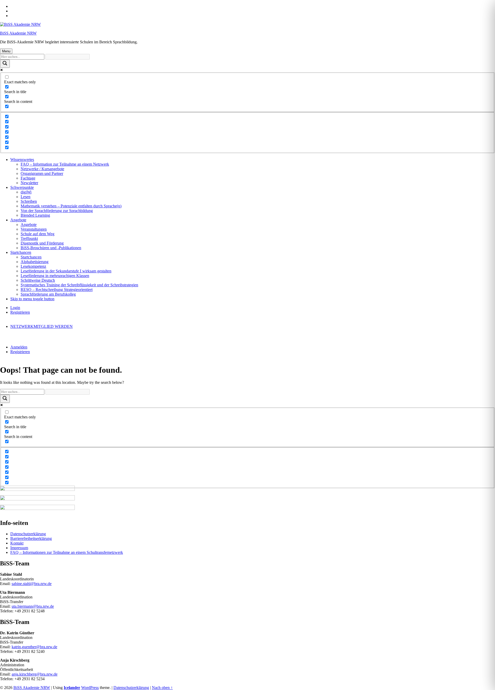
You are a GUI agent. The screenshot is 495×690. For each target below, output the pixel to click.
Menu (6, 51)
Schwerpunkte (22, 187)
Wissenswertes (22, 159)
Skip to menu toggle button (32, 299)
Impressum (19, 548)
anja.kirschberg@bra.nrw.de (34, 674)
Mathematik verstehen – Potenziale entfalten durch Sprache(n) (71, 206)
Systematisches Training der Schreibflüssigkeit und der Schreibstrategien (79, 285)
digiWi (26, 192)
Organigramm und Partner (42, 173)
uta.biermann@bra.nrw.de (33, 606)
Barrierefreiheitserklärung (31, 538)
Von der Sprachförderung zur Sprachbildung (57, 210)
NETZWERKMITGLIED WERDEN (41, 326)
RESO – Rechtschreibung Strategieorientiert (57, 289)
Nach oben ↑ (162, 687)
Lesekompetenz (33, 266)
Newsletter (29, 183)
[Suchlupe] (5, 64)
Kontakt (16, 543)
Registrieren (20, 312)
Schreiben (29, 201)
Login (15, 307)
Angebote (18, 220)
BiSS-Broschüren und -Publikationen (51, 248)
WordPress (90, 687)
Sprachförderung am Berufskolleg (48, 294)
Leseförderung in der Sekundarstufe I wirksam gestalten (66, 271)
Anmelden (18, 347)
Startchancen (20, 252)
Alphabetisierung (34, 261)
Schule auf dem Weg (37, 234)
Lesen (25, 196)
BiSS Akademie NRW (18, 33)
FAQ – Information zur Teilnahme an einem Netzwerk (65, 164)
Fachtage (28, 178)
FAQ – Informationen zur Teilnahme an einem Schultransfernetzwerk (66, 552)
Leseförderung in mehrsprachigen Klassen (55, 275)
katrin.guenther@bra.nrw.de (34, 647)
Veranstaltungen (34, 229)
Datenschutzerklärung (28, 534)
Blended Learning (35, 215)
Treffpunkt (29, 238)
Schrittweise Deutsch (38, 280)
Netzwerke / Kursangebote (42, 169)
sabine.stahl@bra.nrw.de (32, 583)
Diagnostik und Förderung (42, 243)
